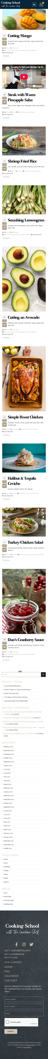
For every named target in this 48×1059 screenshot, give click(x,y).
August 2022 (8, 811)
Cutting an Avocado (24, 317)
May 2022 (7, 822)
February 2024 (8, 747)
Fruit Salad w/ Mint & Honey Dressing (15, 697)
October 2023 (8, 758)
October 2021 (8, 848)
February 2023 (8, 788)
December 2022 (9, 795)
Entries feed (7, 896)
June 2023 (7, 773)
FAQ (7, 971)
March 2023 (7, 784)
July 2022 (7, 814)
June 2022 (7, 818)
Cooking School (13, 724)
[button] (34, 4)
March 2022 (7, 829)
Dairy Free (7, 50)
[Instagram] (24, 942)
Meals (14, 112)
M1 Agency (27, 1047)
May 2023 (7, 777)
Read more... (6, 56)
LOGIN (8, 966)
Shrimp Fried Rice (22, 161)
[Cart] (41, 4)
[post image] (24, 18)
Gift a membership (14, 954)
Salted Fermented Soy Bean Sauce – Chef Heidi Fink (20, 733)
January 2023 (8, 792)
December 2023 (9, 750)
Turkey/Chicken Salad (25, 542)
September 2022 (9, 807)
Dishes (20, 171)
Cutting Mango (20, 35)
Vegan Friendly (25, 50)
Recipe (6, 878)
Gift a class (11, 958)
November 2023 (9, 754)
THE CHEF (11, 980)
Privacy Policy (30, 1045)
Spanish (6, 882)
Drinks (6, 863)
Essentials (15, 48)
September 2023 (9, 762)
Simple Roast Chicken (25, 417)
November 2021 (9, 844)
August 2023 (8, 765)
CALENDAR (11, 975)
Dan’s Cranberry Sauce (26, 639)
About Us (38, 718)
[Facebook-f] (16, 942)
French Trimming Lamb (11, 693)
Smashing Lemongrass (26, 220)
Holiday (14, 554)
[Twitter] (31, 942)
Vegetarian (33, 50)
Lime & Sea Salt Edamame (12, 686)
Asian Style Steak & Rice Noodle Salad (16, 701)
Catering (16, 714)
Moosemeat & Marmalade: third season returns (18, 718)
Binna (7, 48)
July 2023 (7, 769)
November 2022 (9, 799)
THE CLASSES (13, 962)
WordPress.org (8, 904)
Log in (5, 893)
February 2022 (8, 833)
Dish (27, 493)
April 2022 (7, 826)
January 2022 (8, 837)
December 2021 (9, 841)
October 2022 (8, 803)
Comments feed (9, 900)
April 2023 (7, 780)
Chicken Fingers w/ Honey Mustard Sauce (17, 689)
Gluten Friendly (15, 50)
